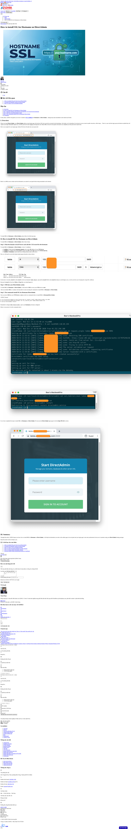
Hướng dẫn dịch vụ (6, 632)
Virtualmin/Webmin (52, 643)
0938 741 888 (4, 807)
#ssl (4, 95)
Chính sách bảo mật (7, 765)
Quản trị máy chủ (6, 638)
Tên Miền (13, 11)
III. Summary (6, 115)
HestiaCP (43, 643)
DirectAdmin (3, 23)
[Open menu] (2, 14)
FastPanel (39, 643)
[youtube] (6, 826)
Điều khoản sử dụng (7, 762)
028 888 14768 (12, 779)
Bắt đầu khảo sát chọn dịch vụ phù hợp (9, 714)
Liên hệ (5, 729)
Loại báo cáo (3, 571)
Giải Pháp (18, 11)
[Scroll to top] (2, 827)
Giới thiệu (5, 728)
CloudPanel (15, 643)
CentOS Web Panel (8, 643)
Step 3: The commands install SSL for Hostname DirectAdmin (16, 114)
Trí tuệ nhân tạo (4, 641)
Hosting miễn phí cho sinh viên (10, 751)
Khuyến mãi (6, 736)
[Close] (2, 566)
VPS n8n (5, 748)
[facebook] (1, 826)
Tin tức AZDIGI (5, 640)
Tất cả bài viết (4, 631)
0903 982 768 (11, 784)
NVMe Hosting (6, 745)
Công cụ (18, 631)
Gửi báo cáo (6, 582)
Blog (4, 734)
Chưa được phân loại (11, 631)
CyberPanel (28, 643)
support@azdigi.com (8, 786)
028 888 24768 (11, 781)
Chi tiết (2, 576)
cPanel (24, 643)
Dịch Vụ (7, 11)
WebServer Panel (5, 642)
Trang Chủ (3, 11)
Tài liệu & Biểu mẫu (7, 733)
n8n (1, 638)
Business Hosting (7, 746)
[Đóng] (16, 645)
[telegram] (7, 826)
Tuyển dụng (5, 756)
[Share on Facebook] (1, 554)
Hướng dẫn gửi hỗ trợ (8, 752)
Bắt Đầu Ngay (9, 12)
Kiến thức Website (6, 635)
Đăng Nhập (3, 12)
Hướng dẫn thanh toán (8, 754)
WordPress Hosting (7, 743)
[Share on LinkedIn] (4, 554)
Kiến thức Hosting (5, 633)
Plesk (47, 643)
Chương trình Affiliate (8, 732)
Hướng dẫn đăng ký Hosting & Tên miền (12, 753)
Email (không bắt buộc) (6, 577)
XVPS (58, 643)
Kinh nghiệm (3, 636)
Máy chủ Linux (5, 637)
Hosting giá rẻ (6, 747)
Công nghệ (22, 631)
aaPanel (2, 643)
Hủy (2, 582)
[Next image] (6, 618)
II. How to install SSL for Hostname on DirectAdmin (14, 110)
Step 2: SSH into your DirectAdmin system (12, 112)
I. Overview (5, 109)
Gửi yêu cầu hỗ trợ (7, 761)
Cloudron (20, 643)
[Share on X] (2, 554)
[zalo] (4, 826)
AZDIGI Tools (6, 737)
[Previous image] (4, 618)
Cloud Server (6, 742)
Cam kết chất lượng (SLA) (9, 731)
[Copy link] (6, 554)
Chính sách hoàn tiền (7, 763)
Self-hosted (12, 638)
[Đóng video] (2, 623)
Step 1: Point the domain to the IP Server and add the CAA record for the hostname (21, 111)
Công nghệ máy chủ (29, 631)
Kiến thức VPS (12, 633)
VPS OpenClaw (6, 749)
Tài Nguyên (24, 11)
